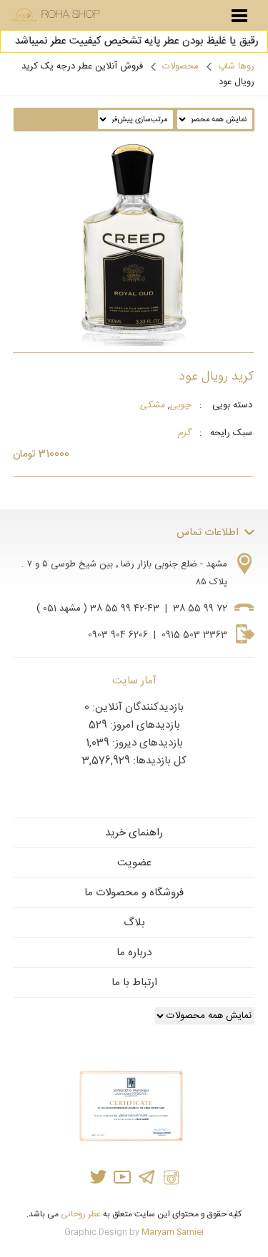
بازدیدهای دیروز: (146, 743)
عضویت (134, 863)
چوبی (180, 406)
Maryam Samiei (173, 1232)
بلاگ (134, 923)
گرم (184, 434)
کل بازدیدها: (158, 761)
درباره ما (134, 953)
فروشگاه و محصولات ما (134, 893)
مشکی (152, 406)
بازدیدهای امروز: (143, 725)
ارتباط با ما (134, 983)
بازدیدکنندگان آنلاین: (136, 707)
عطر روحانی (81, 1214)
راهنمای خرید (134, 833)
